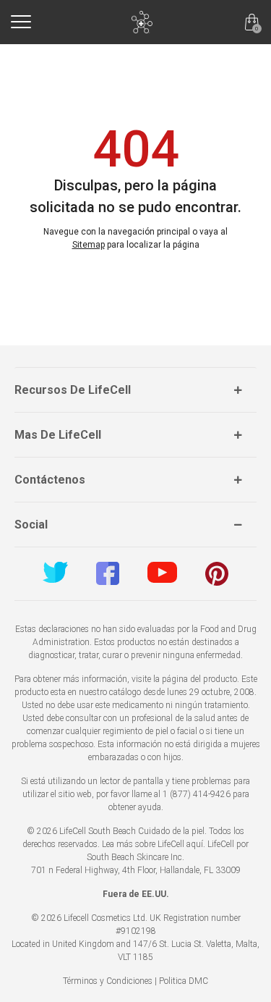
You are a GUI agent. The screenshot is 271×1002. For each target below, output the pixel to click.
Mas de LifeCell (57, 435)
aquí (194, 844)
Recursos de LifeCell (72, 390)
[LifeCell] (142, 22)
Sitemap (88, 245)
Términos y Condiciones (107, 981)
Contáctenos (49, 480)
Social (31, 524)
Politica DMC (183, 981)
